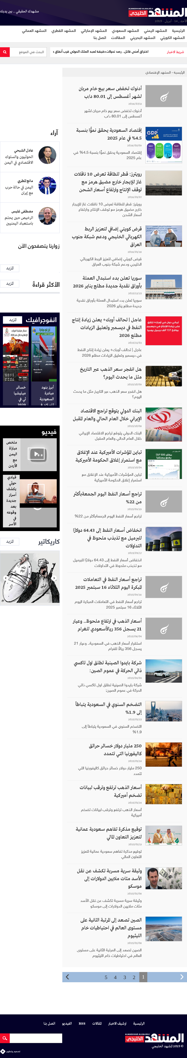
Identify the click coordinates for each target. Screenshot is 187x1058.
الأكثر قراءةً (46, 284)
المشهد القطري (64, 30)
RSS (82, 1023)
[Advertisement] (30, 93)
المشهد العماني (34, 30)
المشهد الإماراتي (94, 30)
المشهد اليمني (155, 30)
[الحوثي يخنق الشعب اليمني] (29, 578)
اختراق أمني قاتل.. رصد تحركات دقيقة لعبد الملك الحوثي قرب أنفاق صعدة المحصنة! (106, 51)
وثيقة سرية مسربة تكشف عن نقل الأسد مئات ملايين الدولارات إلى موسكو (109, 879)
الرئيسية (178, 30)
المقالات (118, 37)
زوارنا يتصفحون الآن (39, 246)
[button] (5, 578)
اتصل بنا (100, 37)
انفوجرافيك (41, 319)
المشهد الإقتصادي (158, 72)
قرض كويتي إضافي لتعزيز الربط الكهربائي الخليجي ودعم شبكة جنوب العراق (107, 237)
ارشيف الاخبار (117, 1023)
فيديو (49, 430)
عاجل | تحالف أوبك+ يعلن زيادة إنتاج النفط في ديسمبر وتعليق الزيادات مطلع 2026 (107, 328)
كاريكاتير (49, 540)
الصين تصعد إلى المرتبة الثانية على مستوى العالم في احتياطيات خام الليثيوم (111, 928)
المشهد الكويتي (172, 37)
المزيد (9, 268)
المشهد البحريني (142, 37)
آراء (54, 132)
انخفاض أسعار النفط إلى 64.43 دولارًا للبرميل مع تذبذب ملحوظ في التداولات (107, 538)
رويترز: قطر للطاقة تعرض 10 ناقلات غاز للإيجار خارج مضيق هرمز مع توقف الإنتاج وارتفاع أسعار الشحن (108, 182)
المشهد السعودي (125, 30)
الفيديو (67, 1023)
